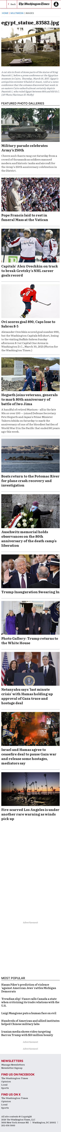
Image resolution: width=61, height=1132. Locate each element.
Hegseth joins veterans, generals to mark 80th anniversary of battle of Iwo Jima (29, 399)
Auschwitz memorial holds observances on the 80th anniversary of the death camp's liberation (28, 538)
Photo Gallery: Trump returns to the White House (29, 640)
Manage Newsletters (13, 1064)
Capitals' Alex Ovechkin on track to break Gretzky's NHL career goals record (29, 270)
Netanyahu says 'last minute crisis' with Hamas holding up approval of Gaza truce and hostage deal (27, 696)
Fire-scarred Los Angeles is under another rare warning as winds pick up (30, 814)
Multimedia (17, 13)
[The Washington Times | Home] (34, 4)
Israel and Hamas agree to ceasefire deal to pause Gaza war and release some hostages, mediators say (28, 756)
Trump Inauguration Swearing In (30, 591)
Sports (5, 1087)
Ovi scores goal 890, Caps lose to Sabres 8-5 (28, 323)
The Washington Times (14, 1078)
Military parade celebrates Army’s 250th (24, 147)
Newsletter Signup (11, 1067)
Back (13, 4)
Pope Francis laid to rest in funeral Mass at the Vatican (24, 217)
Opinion (6, 1081)
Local (4, 1084)
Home (5, 13)
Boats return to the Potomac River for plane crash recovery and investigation (30, 480)
